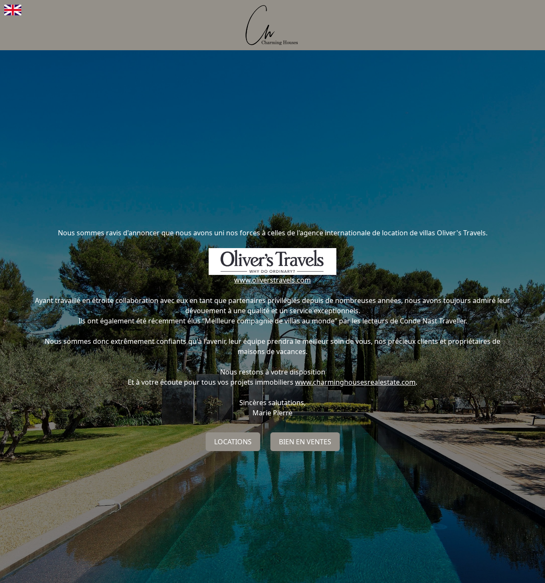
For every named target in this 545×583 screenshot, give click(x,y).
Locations (233, 441)
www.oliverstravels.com (272, 280)
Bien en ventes (305, 441)
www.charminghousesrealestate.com (355, 382)
